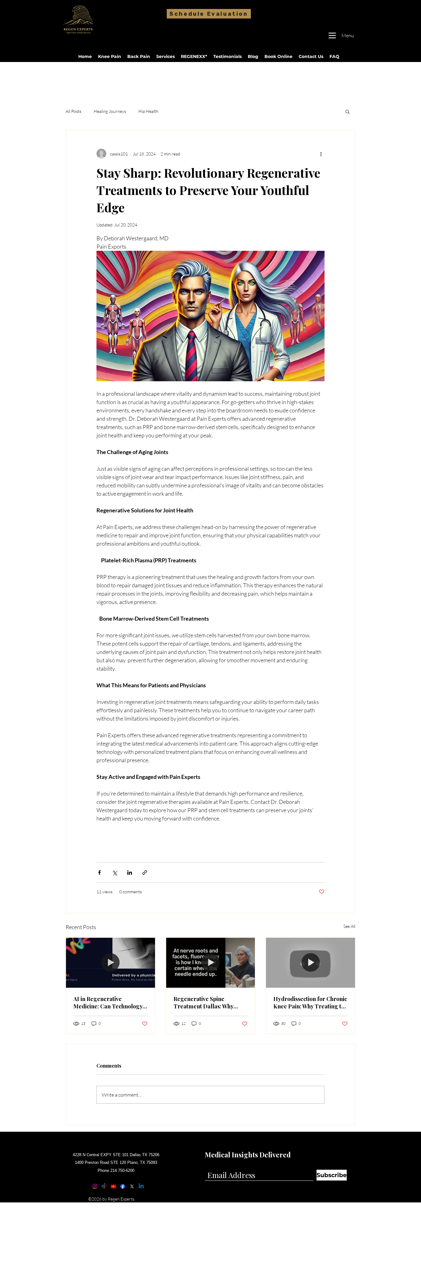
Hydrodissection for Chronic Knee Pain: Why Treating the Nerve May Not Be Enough (310, 1002)
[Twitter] (132, 1186)
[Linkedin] (141, 1186)
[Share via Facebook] (99, 872)
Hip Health (148, 111)
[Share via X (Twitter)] (114, 872)
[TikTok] (104, 1186)
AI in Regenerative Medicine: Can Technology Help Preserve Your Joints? (108, 1002)
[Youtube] (113, 1186)
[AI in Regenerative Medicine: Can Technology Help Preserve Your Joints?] (110, 963)
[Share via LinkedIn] (130, 872)
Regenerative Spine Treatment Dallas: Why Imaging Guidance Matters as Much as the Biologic (208, 1002)
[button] (347, 111)
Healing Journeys (110, 111)
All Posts (73, 111)
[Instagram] (95, 1186)
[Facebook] (123, 1186)
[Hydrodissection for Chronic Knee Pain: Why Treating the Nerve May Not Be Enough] (310, 963)
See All (349, 926)
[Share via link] (145, 872)
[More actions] (321, 153)
